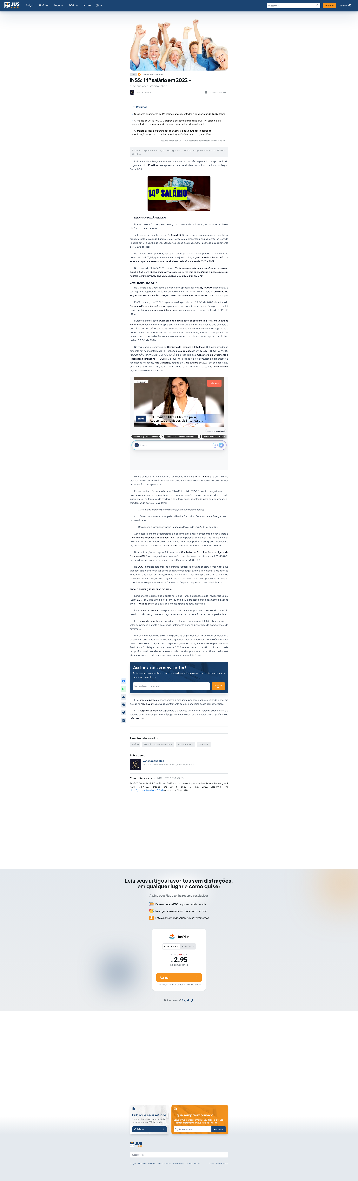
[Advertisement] (179, 828)
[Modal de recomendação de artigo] (123, 697)
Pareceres (178, 1163)
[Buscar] (317, 5)
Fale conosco (222, 1163)
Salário (135, 744)
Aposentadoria (185, 744)
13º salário (203, 744)
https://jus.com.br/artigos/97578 (146, 790)
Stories (87, 5)
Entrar (343, 5)
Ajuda (211, 1163)
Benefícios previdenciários (158, 744)
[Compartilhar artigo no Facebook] (123, 681)
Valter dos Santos (153, 760)
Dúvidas (73, 5)
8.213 (140, 599)
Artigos (30, 5)
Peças (57, 5)
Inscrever (218, 686)
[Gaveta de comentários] (123, 705)
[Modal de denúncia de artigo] (123, 712)
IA (101, 5)
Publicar (329, 5)
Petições (152, 1163)
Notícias (43, 5)
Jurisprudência (164, 1163)
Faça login (188, 1000)
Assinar (164, 977)
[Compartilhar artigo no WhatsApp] (123, 689)
